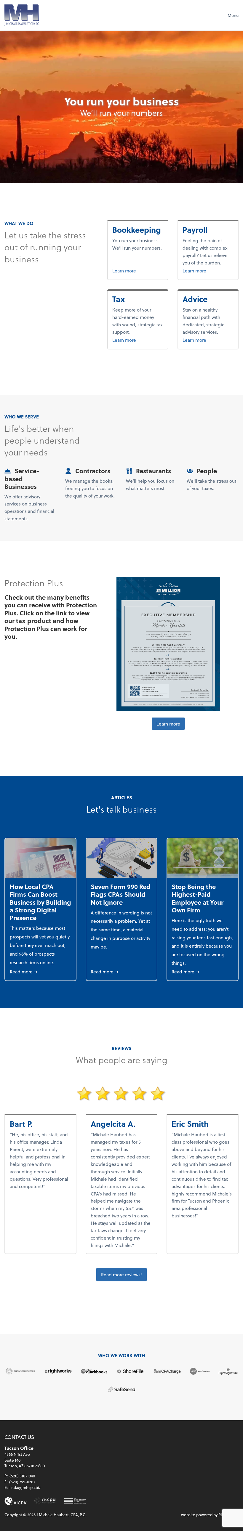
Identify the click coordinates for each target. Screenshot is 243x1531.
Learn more (137, 270)
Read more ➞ (40, 971)
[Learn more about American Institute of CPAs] (15, 1501)
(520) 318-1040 (22, 1476)
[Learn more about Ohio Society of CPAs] (75, 1501)
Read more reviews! (121, 1274)
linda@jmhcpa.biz (25, 1487)
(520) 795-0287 (22, 1482)
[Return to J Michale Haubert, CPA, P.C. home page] (21, 15)
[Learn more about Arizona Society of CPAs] (44, 1501)
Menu (233, 15)
